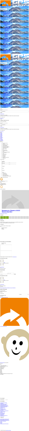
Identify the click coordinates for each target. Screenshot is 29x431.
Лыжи (3, 151)
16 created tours (2, 284)
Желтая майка (5, 43)
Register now (1, 118)
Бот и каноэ (6, 36)
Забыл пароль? (2, 127)
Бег (5, 32)
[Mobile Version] (1, 219)
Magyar (1, 136)
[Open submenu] (4, 49)
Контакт (1, 422)
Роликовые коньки (5, 150)
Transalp (6, 25)
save (5, 295)
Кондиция (3, 170)
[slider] (15, 165)
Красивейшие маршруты (6, 22)
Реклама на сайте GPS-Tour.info (4, 423)
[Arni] (2, 263)
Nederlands (1, 137)
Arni (4, 262)
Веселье (3, 168)
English (1, 134)
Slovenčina (1, 139)
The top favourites (5, 77)
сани (3, 153)
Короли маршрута (5, 42)
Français (1, 135)
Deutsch (1, 133)
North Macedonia (2, 213)
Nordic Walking (7, 33)
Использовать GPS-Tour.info (7, 12)
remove (3, 295)
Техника (3, 172)
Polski (1, 138)
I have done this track (3, 365)
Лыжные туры (7, 30)
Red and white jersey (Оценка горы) (4, 420)
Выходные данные (5, 46)
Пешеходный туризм (7, 28)
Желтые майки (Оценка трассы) (4, 419)
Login (1, 16)
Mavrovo (6, 213)
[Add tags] (14, 294)
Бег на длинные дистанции (8, 31)
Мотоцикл (6, 34)
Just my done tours (5, 174)
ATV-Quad (6, 35)
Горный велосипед (7, 24)
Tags (3, 293)
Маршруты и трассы (4, 75)
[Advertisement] (14, 235)
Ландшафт (3, 166)
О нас (2, 44)
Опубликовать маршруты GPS (7, 13)
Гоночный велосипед (7, 26)
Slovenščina (1, 140)
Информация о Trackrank (6, 51)
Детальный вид (15, 256)
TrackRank (3, 161)
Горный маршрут (5, 145)
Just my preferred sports (5, 175)
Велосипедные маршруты (6, 41)
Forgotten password (5, 15)
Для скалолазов (7, 29)
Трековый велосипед (7, 27)
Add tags (1, 293)
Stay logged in (3, 111)
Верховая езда (4, 154)
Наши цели (4, 45)
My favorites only (5, 173)
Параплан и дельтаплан (8, 37)
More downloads (2, 362)
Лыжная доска (2, 411)
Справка (3, 49)
